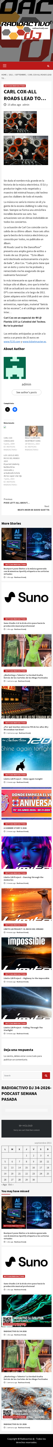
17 (41, 1167)
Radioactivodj (20, 577)
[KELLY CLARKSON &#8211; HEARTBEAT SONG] (34, 431)
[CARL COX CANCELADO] (13, 431)
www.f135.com (12, 341)
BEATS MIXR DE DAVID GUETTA (33, 508)
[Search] (48, 66)
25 (48, 1173)
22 (26, 1173)
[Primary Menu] (3, 66)
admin (25, 104)
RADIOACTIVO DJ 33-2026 (15, 1424)
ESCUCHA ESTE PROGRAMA (14, 1324)
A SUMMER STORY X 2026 (15, 828)
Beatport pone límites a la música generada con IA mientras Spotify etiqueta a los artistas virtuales (26, 571)
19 (5, 1173)
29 (26, 1179)
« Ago (4, 1184)
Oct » (10, 1184)
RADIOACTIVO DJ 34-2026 (15, 1331)
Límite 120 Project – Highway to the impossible (26, 978)
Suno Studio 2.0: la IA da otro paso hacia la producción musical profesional (24, 624)
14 (19, 1167)
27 (12, 1179)
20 (12, 1173)
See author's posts (26, 392)
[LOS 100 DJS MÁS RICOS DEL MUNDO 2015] (14, 470)
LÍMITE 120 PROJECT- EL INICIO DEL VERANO (23, 929)
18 (48, 1167)
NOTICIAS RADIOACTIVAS (15, 86)
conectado (31, 1055)
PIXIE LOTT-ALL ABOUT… (17, 501)
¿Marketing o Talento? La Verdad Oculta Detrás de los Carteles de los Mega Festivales (26, 676)
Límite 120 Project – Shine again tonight (23, 779)
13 (12, 1167)
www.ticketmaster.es (34, 341)
